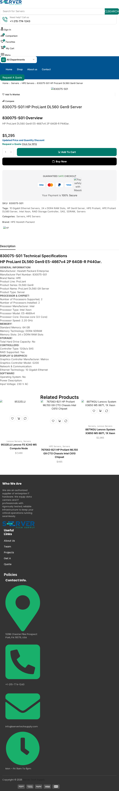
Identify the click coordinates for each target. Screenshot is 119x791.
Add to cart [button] (19, 418)
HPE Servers (28, 83)
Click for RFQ (29, 144)
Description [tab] (7, 246)
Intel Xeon (24, 211)
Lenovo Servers (14, 441)
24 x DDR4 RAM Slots (53, 208)
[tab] (7, 247)
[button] (6, 29)
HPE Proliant (93, 208)
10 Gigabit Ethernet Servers (25, 208)
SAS (62, 211)
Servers (15, 83)
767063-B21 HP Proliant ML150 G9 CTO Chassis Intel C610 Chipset (59, 453)
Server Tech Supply (34, 779)
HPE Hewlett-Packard (23, 222)
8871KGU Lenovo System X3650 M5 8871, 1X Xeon (100, 431)
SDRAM (71, 211)
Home (5, 83)
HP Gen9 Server (76, 208)
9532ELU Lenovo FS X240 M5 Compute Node (19, 446)
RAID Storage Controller (45, 211)
